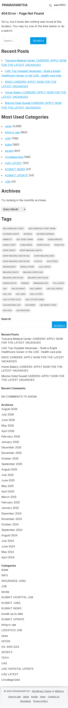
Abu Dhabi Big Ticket (13, 228)
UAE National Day (12, 305)
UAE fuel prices (55, 288)
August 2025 (9, 469)
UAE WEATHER (23, 310)
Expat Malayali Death (31, 250)
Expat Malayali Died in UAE (16, 256)
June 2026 (8, 420)
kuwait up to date (12, 613)
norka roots (10, 283)
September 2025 (11, 464)
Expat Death (9, 250)
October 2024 (10, 524)
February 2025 (10, 502)
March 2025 (9, 497)
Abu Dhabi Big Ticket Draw (42, 228)
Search (6, 319)
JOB (7, 181)
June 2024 (8, 546)
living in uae (12, 132)
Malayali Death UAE (33, 272)
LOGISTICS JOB (11, 630)
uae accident (18, 288)
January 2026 (10, 442)
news (8, 126)
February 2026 (10, 436)
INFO (4, 575)
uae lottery (36, 294)
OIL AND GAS (10, 646)
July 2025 (7, 475)
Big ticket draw (25, 239)
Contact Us (53, 696)
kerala (9, 150)
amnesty (7, 239)
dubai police (43, 245)
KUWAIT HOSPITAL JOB (17, 597)
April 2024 (8, 557)
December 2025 (11, 447)
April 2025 (7, 491)
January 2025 (10, 507)
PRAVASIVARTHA (15, 5)
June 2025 (8, 480)
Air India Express (45, 234)
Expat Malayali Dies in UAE (16, 261)
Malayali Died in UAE (13, 278)
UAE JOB (7, 294)
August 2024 (9, 535)
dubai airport (55, 239)
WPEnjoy (59, 691)
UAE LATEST (13, 163)
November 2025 (11, 453)
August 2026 (9, 409)
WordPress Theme (41, 691)
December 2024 (11, 513)
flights (38, 261)
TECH (5, 657)
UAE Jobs (20, 294)
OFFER (5, 641)
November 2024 (11, 519)
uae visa (7, 310)
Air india (28, 234)
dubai (8, 144)
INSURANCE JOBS (13, 580)
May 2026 (7, 425)
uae (5, 288)
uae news (30, 305)
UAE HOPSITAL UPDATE (17, 668)
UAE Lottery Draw (34, 299)
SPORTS (6, 652)
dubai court (9, 245)
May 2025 (7, 486)
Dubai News (26, 245)
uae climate (36, 288)
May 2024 (7, 552)
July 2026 (7, 414)
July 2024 (7, 540)
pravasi (25, 283)
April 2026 (7, 431)
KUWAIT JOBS (10, 603)
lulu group (45, 267)
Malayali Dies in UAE (38, 278)
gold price (52, 261)
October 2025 (9, 458)
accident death (11, 234)
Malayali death (10, 272)
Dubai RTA (59, 245)
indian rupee (9, 267)
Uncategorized (14, 157)
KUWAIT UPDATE (16, 175)
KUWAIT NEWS (15, 169)
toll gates (58, 283)
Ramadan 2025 (41, 283)
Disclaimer (25, 701)
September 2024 (11, 529)
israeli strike (27, 267)
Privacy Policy (40, 701)
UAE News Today (48, 305)
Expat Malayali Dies (44, 256)
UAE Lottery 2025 (12, 299)
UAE (8, 138)
